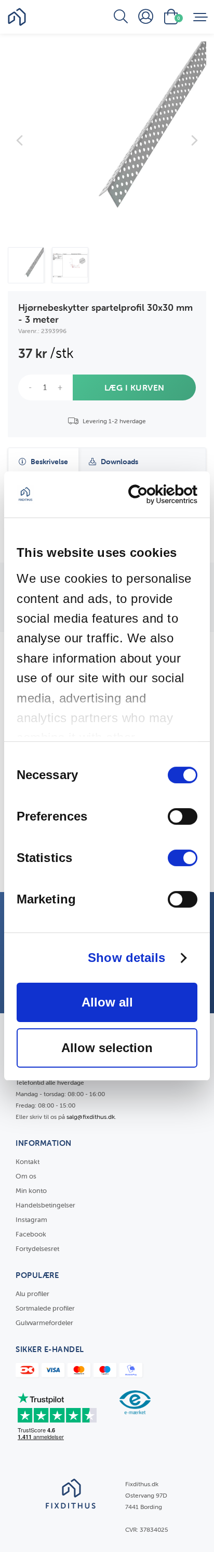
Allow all (107, 1002)
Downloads (118, 461)
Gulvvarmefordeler (44, 1322)
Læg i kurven (134, 387)
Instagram (31, 1219)
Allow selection (107, 1048)
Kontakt (27, 1161)
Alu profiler (32, 1293)
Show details (126, 958)
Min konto (31, 1190)
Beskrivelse (48, 461)
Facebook (31, 1234)
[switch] (182, 816)
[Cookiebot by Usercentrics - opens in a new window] (152, 494)
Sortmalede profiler (45, 1308)
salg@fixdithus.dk (90, 1116)
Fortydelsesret (37, 1248)
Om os (26, 1176)
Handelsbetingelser (45, 1205)
